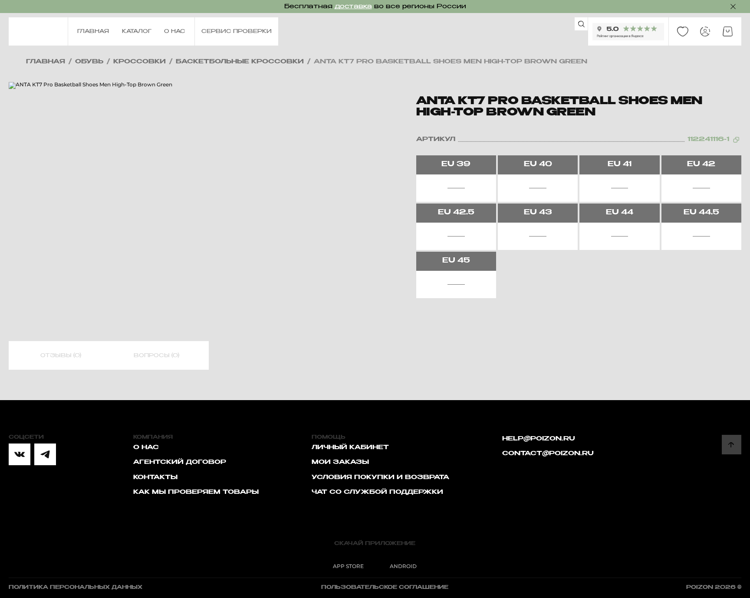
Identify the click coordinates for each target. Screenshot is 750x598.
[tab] (61, 355)
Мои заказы (340, 462)
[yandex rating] (628, 31)
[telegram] (45, 454)
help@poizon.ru (538, 439)
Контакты (155, 477)
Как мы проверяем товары (196, 492)
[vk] (19, 454)
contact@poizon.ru (548, 453)
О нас (146, 447)
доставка (353, 6)
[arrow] (731, 444)
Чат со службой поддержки (377, 492)
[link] (682, 31)
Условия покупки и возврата (380, 477)
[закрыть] (733, 6)
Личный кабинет (350, 447)
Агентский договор (179, 462)
